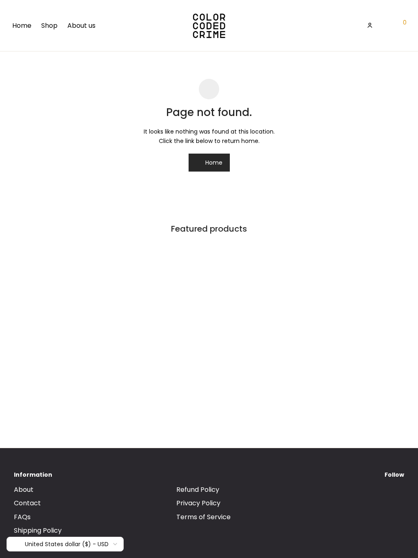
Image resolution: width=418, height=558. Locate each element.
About (23, 489)
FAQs (22, 517)
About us (81, 25)
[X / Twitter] (401, 496)
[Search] (354, 25)
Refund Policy (197, 489)
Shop (49, 25)
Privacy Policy (198, 503)
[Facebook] (380, 496)
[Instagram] (391, 496)
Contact (27, 503)
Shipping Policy (38, 530)
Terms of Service (203, 517)
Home (21, 25)
